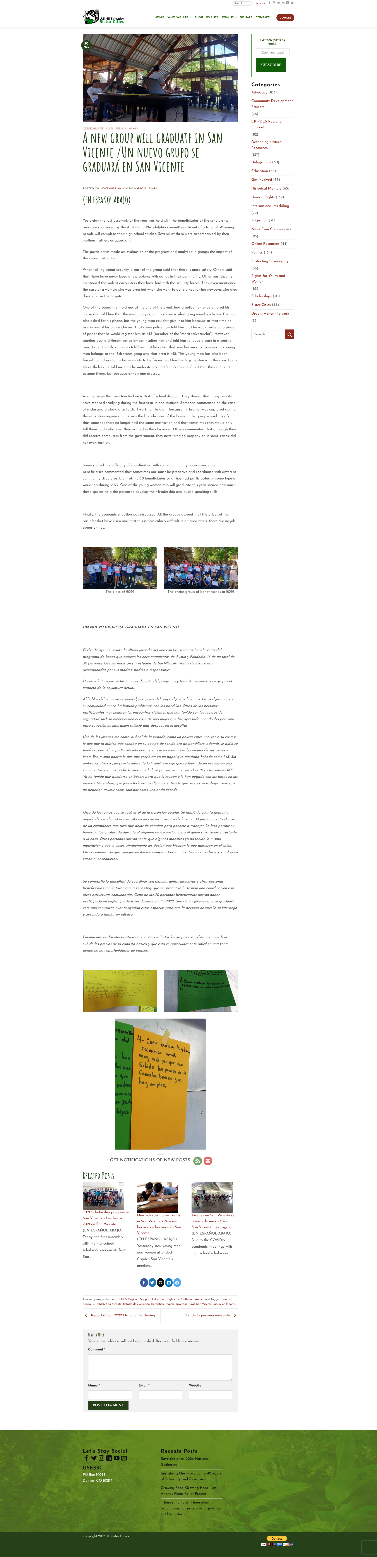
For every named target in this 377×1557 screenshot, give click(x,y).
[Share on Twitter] (152, 1282)
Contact (263, 17)
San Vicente (204, 1304)
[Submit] (289, 334)
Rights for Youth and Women (127, 128)
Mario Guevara (146, 188)
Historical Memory (266, 188)
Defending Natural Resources (267, 145)
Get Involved (261, 180)
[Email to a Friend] (161, 1282)
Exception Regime (163, 1304)
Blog (198, 17)
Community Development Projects (272, 104)
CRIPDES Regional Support (93, 128)
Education (109, 128)
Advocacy (259, 92)
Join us (228, 17)
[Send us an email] (283, 3)
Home (159, 17)
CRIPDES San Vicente (107, 1304)
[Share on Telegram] (177, 1282)
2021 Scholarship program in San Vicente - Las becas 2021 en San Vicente (106, 1218)
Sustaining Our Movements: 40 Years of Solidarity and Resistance (191, 1476)
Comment (96, 1349)
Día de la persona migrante (208, 1315)
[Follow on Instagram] (274, 3)
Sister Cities (261, 305)
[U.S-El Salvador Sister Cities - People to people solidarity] (104, 17)
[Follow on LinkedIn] (287, 3)
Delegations (261, 162)
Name (94, 1385)
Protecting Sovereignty (269, 261)
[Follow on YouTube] (292, 3)
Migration (259, 220)
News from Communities (271, 229)
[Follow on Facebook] (269, 3)
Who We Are (177, 17)
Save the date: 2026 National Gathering (185, 1462)
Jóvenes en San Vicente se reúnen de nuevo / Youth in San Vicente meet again (213, 1221)
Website (195, 1385)
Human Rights (263, 197)
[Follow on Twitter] (278, 3)
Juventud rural (185, 1304)
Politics (257, 252)
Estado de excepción (136, 1304)
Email (144, 1385)
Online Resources (265, 244)
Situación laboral (224, 1304)
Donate (246, 17)
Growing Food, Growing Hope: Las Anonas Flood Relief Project (188, 1491)
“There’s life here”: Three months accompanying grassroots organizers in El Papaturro (191, 1508)
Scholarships (261, 296)
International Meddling (270, 206)
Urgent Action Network (270, 314)
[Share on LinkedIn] (169, 1282)
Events (212, 17)
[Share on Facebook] (144, 1282)
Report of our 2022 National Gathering (122, 1315)
